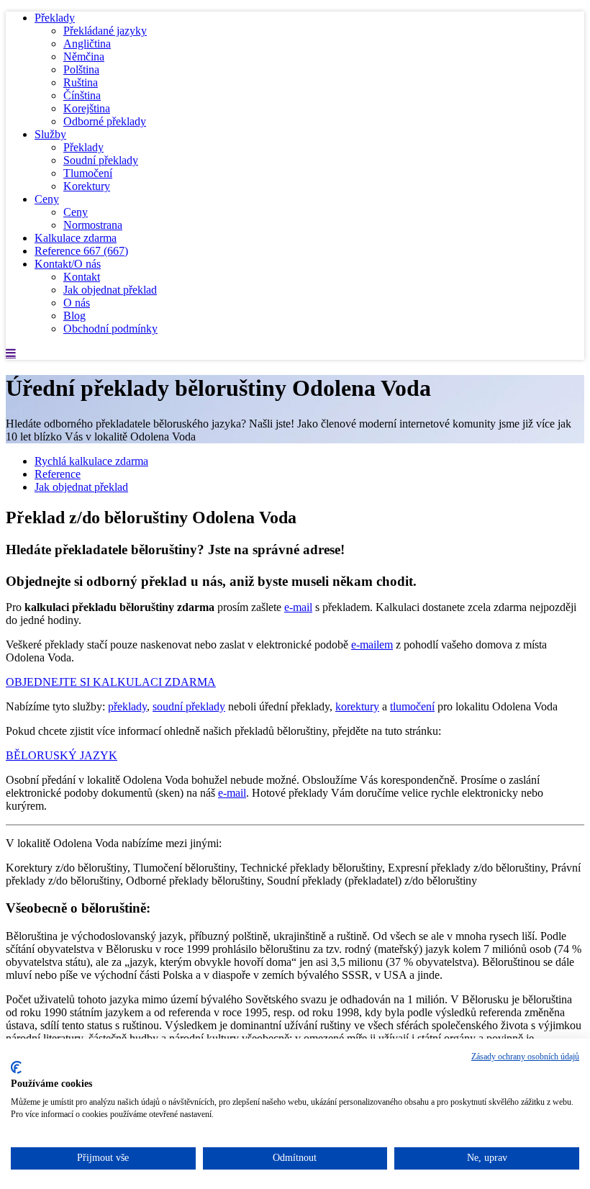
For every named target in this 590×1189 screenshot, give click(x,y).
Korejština (86, 108)
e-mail (298, 607)
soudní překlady (189, 706)
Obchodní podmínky (110, 328)
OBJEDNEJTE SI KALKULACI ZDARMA (111, 682)
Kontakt (81, 277)
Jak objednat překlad (110, 290)
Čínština (82, 95)
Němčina (83, 56)
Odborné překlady (104, 121)
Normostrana (92, 225)
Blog (74, 315)
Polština (81, 69)
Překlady (55, 18)
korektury (357, 706)
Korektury (86, 186)
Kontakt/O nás (68, 264)
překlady (127, 706)
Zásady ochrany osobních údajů (525, 1057)
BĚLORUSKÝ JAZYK (61, 755)
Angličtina (87, 43)
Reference (81, 251)
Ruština (80, 82)
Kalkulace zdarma (76, 238)
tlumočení (412, 706)
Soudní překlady (100, 160)
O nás (76, 303)
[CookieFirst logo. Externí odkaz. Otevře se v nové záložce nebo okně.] (16, 1067)
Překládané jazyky (105, 30)
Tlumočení (87, 173)
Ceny (47, 199)
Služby (50, 134)
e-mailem (372, 644)
